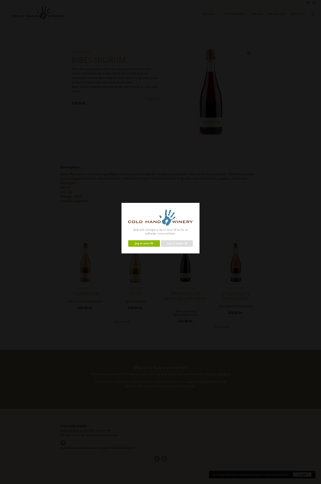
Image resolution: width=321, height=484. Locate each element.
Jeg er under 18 (177, 243)
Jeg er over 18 (144, 243)
